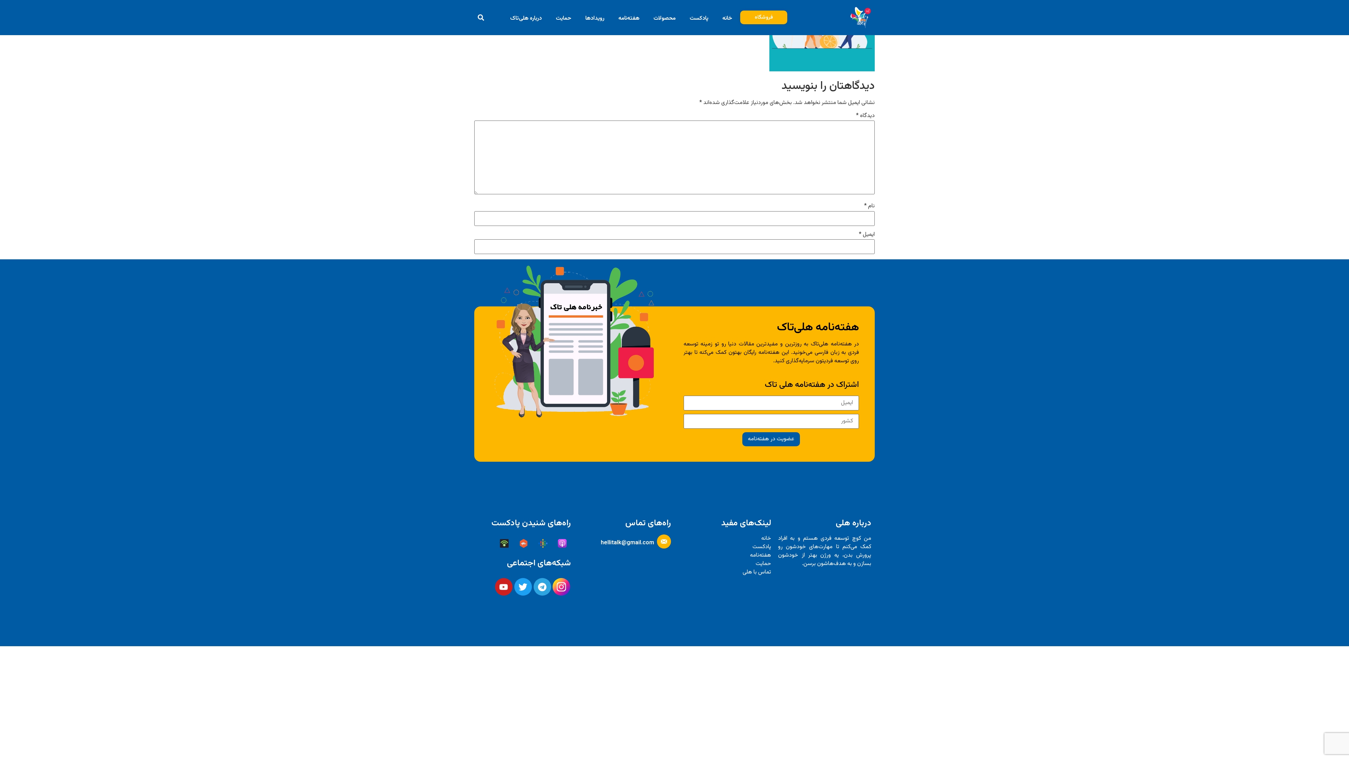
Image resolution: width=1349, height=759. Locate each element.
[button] (481, 17)
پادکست (699, 18)
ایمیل (867, 235)
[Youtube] (504, 587)
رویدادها (594, 18)
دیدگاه (865, 116)
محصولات (664, 18)
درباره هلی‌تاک (526, 18)
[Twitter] (523, 587)
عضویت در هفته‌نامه (771, 439)
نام (869, 206)
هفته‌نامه (628, 18)
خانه (727, 18)
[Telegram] (542, 587)
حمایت (563, 18)
